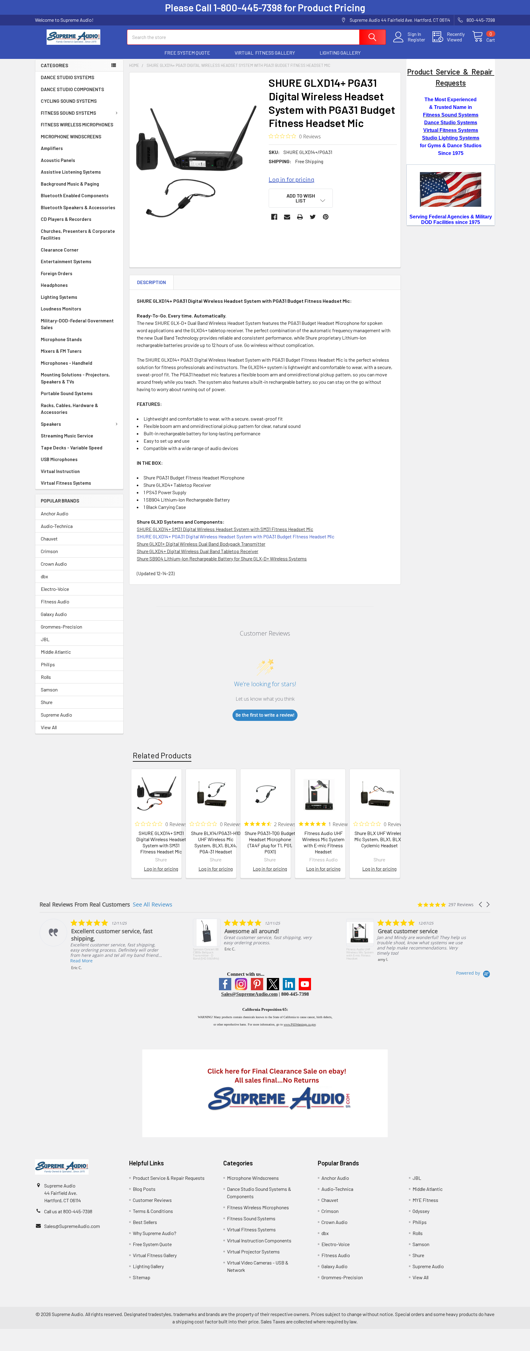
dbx (44, 576)
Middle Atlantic (56, 652)
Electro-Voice (55, 589)
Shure (46, 702)
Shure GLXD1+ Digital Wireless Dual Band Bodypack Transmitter (201, 544)
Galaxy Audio (54, 614)
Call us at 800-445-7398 (68, 1211)
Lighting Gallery (148, 1266)
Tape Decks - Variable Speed (71, 447)
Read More (81, 961)
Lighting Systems (59, 297)
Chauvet (49, 538)
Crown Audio (54, 564)
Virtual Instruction (60, 471)
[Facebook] (274, 216)
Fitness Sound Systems (251, 1218)
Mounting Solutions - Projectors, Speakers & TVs (75, 378)
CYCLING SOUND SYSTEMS (69, 101)
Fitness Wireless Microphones (258, 1207)
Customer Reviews (152, 1200)
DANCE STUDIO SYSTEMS (67, 77)
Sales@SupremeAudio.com (249, 994)
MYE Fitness (425, 1200)
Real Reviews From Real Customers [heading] (85, 904)
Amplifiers (52, 148)
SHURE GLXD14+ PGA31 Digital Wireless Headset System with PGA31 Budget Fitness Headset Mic (235, 536)
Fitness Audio (55, 601)
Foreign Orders (56, 273)
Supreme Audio (56, 715)
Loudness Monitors (61, 308)
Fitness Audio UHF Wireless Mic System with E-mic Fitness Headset (323, 842)
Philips (48, 664)
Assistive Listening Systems (71, 172)
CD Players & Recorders (66, 219)
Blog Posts (144, 1189)
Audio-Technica (57, 526)
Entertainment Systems (66, 261)
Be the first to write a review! (265, 715)
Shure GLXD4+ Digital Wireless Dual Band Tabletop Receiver (197, 551)
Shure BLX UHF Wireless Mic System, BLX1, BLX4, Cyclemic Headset (379, 839)
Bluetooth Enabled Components (75, 195)
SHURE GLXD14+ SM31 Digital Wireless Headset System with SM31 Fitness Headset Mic (161, 842)
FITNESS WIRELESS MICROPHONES (77, 124)
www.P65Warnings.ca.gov (300, 1024)
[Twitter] (312, 216)
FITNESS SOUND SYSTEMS (68, 113)
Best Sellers (145, 1222)
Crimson (49, 551)
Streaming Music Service (67, 435)
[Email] (287, 216)
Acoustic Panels (58, 160)
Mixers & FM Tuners (61, 351)
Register (416, 39)
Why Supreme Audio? (154, 1233)
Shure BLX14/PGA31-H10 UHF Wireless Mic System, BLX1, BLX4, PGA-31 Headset (215, 842)
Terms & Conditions (153, 1211)
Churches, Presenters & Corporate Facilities (78, 234)
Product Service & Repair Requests (169, 1178)
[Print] (299, 216)
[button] (187, 53)
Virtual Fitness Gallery (155, 1255)
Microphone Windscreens (253, 1178)
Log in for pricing (291, 179)
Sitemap (141, 1277)
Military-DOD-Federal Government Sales (77, 324)
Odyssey (421, 1211)
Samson (49, 689)
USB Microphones (59, 459)
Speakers (51, 424)
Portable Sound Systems (67, 393)
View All (49, 727)
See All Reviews (152, 904)
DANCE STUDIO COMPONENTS (72, 89)
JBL (45, 639)
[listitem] (101, 944)
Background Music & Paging (70, 184)
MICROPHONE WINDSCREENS (71, 136)
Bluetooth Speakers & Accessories (78, 207)
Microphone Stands (61, 339)
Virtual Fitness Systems (66, 483)
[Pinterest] (325, 216)
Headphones (54, 285)
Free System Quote (152, 1244)
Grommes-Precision (61, 626)
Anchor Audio (54, 513)
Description (151, 282)
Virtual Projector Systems (253, 1251)
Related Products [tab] (162, 755)
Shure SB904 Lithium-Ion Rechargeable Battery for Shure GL (198, 558)
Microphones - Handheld (66, 363)
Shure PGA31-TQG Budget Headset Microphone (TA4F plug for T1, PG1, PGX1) (270, 842)
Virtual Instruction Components (259, 1240)
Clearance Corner (60, 249)
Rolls (46, 677)
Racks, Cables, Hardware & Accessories (69, 408)
